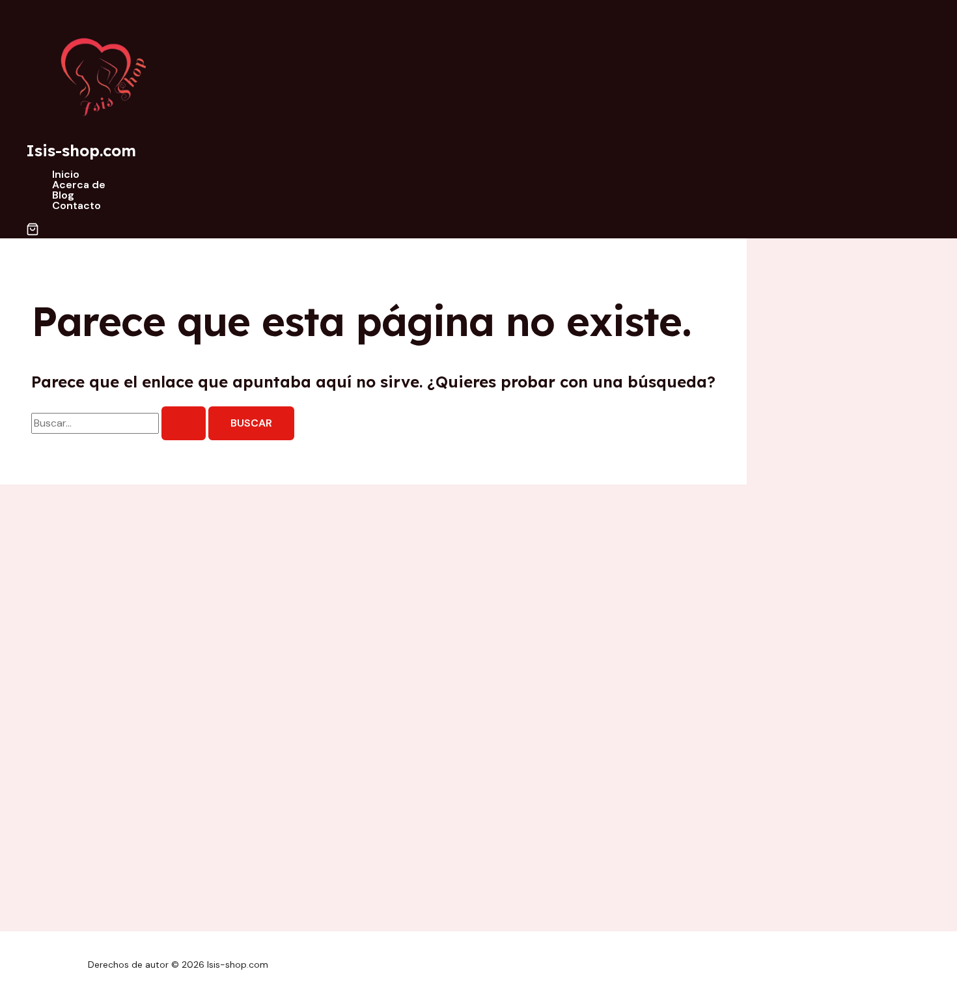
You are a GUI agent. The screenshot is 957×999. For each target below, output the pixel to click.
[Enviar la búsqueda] (183, 423)
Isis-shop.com (81, 150)
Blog (63, 195)
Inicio (65, 174)
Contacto (76, 206)
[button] (32, 230)
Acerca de (78, 185)
